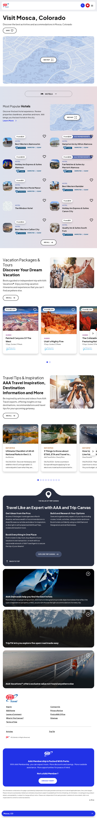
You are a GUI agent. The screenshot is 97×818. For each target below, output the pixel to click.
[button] (47, 362)
